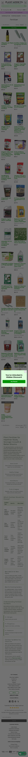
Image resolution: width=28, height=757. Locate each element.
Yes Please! (14, 381)
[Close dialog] (25, 372)
